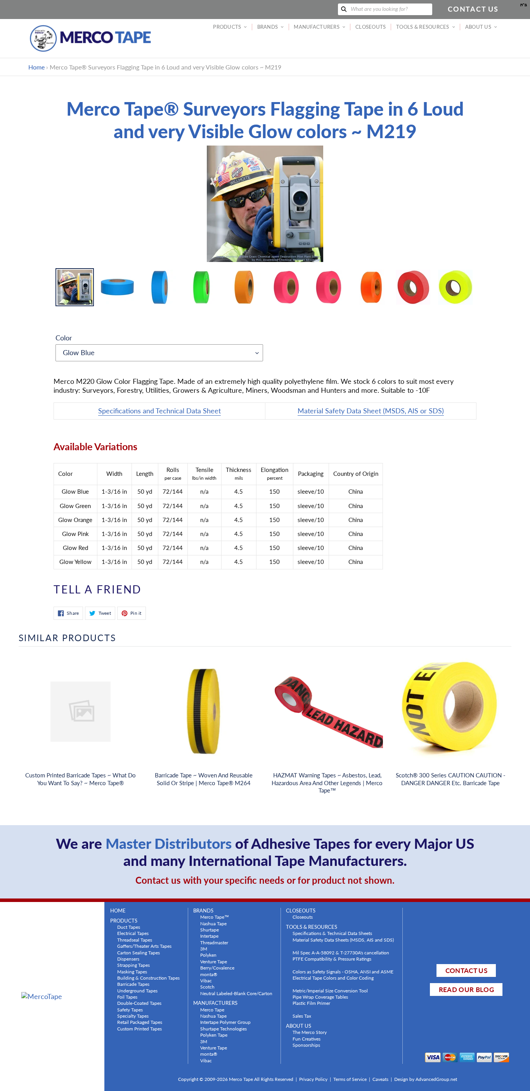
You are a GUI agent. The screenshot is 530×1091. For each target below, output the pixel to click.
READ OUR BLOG (466, 989)
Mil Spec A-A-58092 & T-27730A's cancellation (341, 952)
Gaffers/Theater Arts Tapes (144, 946)
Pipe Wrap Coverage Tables (320, 996)
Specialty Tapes (133, 1015)
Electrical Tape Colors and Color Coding (333, 977)
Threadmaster (214, 942)
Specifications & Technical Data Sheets (332, 933)
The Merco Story (310, 1032)
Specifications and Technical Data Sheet (159, 410)
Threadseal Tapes (134, 939)
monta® (208, 974)
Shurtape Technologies (223, 1028)
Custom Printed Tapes (139, 1028)
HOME (118, 911)
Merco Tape (212, 1009)
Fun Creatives (306, 1038)
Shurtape (209, 929)
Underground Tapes (137, 990)
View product (80, 719)
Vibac (206, 980)
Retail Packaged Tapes (139, 1022)
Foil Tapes (127, 996)
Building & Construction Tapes (148, 977)
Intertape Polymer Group (225, 1022)
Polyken (208, 954)
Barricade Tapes (133, 984)
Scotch (207, 986)
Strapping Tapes (133, 965)
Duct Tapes (128, 927)
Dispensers (128, 958)
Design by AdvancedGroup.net (425, 1079)
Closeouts (303, 916)
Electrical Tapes (133, 933)
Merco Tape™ (214, 916)
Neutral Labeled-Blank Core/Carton (236, 993)
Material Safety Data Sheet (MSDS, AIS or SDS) (371, 410)
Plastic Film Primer (311, 1003)
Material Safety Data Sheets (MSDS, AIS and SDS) (343, 939)
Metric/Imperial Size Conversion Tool (330, 990)
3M (203, 948)
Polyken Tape (213, 1034)
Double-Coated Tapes (139, 1003)
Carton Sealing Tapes (138, 952)
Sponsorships (306, 1045)
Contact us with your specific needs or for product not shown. (265, 880)
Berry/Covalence (217, 967)
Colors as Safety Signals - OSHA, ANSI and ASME (343, 971)
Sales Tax (302, 1015)
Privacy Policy (313, 1079)
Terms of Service (350, 1079)
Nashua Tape (213, 923)
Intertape (209, 935)
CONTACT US (466, 970)
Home (36, 67)
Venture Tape (213, 961)
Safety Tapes (130, 1009)
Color (63, 337)
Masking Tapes (132, 971)
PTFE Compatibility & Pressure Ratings (332, 958)
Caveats (380, 1079)
